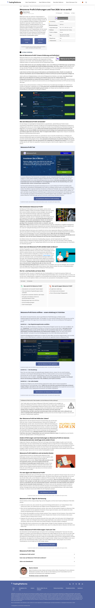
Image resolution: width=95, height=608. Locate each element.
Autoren (32, 588)
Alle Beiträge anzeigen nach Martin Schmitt (38, 575)
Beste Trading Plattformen (31, 2)
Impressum (80, 588)
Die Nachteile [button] (29, 281)
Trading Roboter (26, 6)
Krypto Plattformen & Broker (44, 2)
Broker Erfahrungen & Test (71, 2)
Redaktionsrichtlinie (70, 588)
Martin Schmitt (33, 568)
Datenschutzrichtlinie (58, 588)
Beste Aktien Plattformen (58, 2)
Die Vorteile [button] (23, 281)
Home (21, 6)
